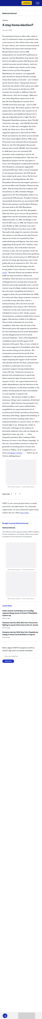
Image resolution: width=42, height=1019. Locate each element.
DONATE (27, 3)
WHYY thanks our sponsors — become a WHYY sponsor (21, 487)
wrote (4, 272)
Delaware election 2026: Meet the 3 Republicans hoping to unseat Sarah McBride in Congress (20, 633)
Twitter (16, 494)
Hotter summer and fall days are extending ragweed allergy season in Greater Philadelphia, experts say (19, 613)
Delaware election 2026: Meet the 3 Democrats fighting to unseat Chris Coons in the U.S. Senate (20, 623)
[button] (5, 1015)
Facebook (12, 494)
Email (20, 494)
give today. (25, 513)
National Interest (9, 13)
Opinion (5, 20)
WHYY (8, 3)
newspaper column (14, 453)
